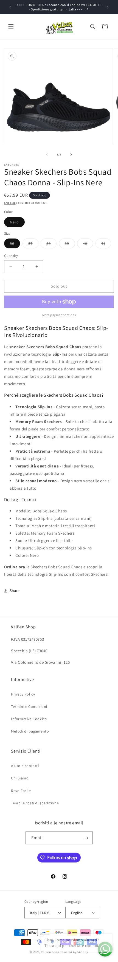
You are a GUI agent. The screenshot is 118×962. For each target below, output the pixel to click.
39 (70, 244)
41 (106, 244)
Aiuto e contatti (25, 765)
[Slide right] (71, 154)
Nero (17, 223)
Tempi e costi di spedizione (35, 803)
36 (15, 244)
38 (51, 244)
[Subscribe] (86, 838)
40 (88, 244)
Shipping (10, 203)
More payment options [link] (59, 315)
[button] (11, 27)
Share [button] (15, 590)
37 (33, 244)
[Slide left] (47, 154)
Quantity (11, 255)
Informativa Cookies (29, 718)
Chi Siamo (20, 778)
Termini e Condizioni (29, 706)
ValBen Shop (50, 952)
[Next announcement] (108, 7)
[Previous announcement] (10, 7)
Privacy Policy (23, 694)
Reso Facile (21, 790)
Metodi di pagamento (30, 731)
